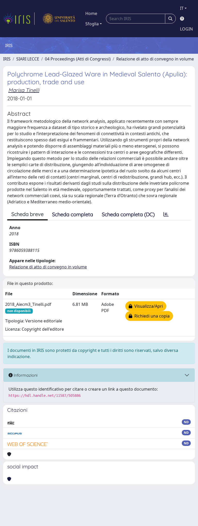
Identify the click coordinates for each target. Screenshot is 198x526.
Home (91, 13)
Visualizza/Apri (147, 306)
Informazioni (25, 375)
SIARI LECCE (27, 59)
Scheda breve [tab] (27, 214)
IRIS (7, 59)
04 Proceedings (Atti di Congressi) (78, 59)
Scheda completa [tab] (72, 214)
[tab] (166, 214)
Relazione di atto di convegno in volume (155, 59)
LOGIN (186, 29)
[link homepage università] (59, 18)
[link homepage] (19, 18)
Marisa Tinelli (23, 90)
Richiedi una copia (151, 316)
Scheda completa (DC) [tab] (128, 214)
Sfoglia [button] (92, 24)
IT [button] (182, 8)
